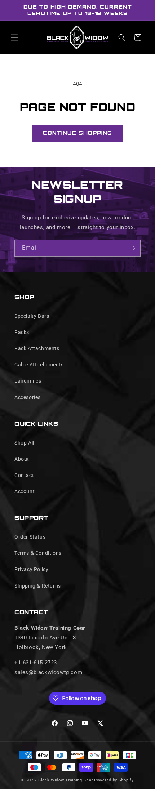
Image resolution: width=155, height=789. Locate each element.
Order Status (29, 537)
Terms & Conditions (38, 553)
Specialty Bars (31, 316)
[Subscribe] (132, 248)
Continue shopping (77, 133)
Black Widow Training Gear (65, 780)
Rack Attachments (36, 348)
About (21, 459)
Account (24, 491)
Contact (24, 475)
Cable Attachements (39, 364)
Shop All (24, 443)
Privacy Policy (31, 569)
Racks (21, 332)
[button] (14, 37)
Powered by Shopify (114, 780)
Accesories (27, 397)
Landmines (27, 381)
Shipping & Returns (37, 586)
